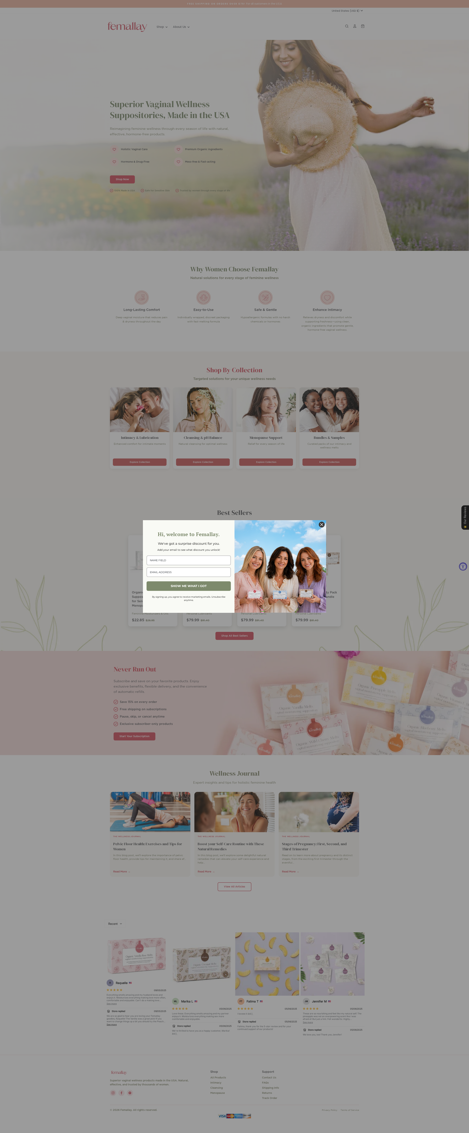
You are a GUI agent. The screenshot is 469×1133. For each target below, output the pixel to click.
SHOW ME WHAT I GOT (189, 586)
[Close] (321, 524)
